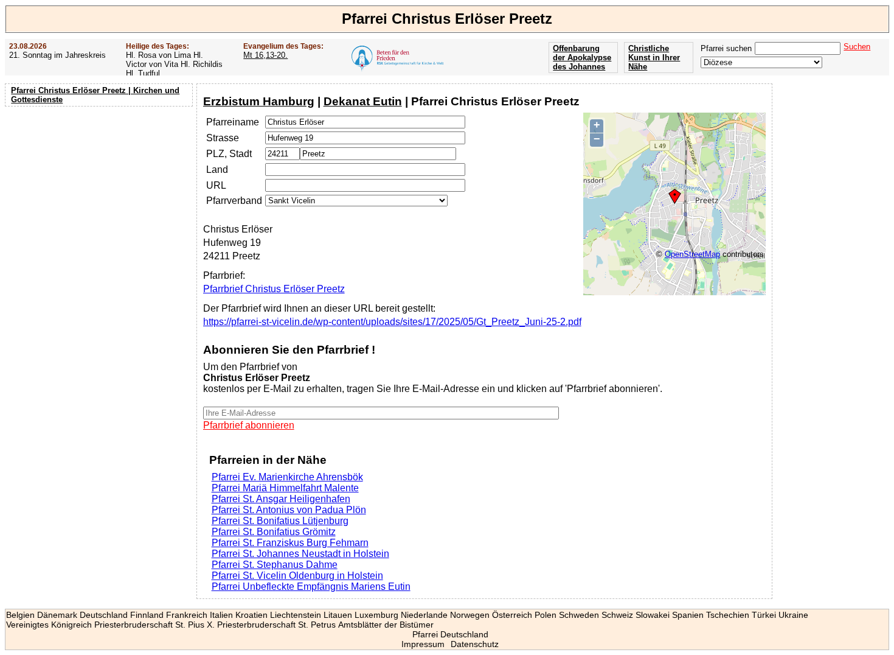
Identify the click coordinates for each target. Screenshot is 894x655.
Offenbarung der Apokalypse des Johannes (582, 57)
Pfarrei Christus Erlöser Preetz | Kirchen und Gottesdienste (95, 95)
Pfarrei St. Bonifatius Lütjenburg (280, 521)
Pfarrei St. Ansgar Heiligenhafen (281, 499)
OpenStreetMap (692, 254)
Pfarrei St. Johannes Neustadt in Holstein (300, 553)
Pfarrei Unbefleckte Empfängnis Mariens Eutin (311, 586)
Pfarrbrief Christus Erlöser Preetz (274, 289)
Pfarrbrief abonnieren (248, 425)
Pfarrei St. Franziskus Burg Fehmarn (290, 543)
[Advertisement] (100, 189)
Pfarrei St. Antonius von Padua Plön (289, 510)
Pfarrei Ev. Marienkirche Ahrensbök (287, 477)
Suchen (857, 46)
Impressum (423, 644)
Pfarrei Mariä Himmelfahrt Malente (285, 488)
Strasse (222, 138)
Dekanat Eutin (363, 101)
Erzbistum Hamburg (258, 101)
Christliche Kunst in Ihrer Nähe (654, 57)
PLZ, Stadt (229, 154)
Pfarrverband (234, 200)
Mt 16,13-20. (265, 55)
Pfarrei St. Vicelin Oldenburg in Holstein (297, 575)
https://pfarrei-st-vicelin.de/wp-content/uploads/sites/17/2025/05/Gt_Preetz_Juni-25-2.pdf (392, 322)
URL (216, 185)
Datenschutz (475, 644)
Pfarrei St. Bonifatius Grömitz (274, 532)
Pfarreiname (232, 122)
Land (217, 169)
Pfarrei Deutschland (450, 634)
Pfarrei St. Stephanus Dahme (275, 564)
